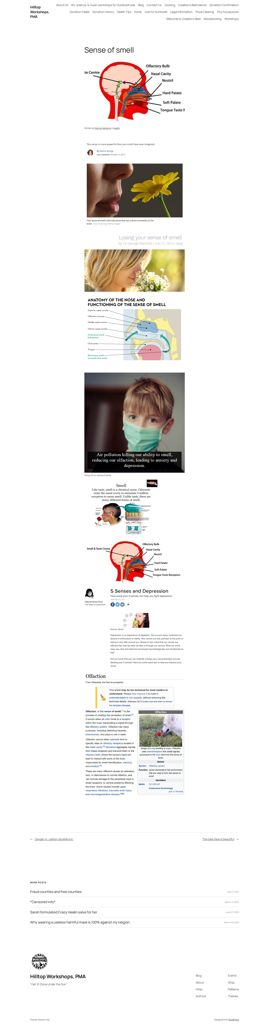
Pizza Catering (205, 12)
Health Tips (124, 12)
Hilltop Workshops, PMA (39, 12)
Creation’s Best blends (192, 5)
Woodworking (213, 19)
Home (138, 12)
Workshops (231, 19)
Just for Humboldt (156, 12)
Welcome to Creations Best (183, 19)
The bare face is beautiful (218, 839)
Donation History (103, 12)
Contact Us (154, 5)
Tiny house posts (228, 12)
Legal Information (181, 12)
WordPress (233, 1019)
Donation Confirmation (224, 5)
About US (62, 5)
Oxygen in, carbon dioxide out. (54, 839)
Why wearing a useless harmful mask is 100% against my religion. (80, 922)
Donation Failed (80, 12)
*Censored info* (43, 902)
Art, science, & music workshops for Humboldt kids (103, 5)
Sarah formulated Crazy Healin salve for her (63, 912)
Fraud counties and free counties (56, 892)
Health (116, 128)
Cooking (170, 5)
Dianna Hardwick (103, 128)
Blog (141, 5)
